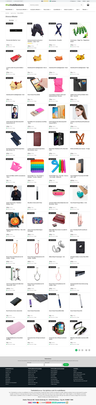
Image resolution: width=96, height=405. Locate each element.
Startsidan (7, 13)
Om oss (7, 384)
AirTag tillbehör (54, 374)
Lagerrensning (13, 13)
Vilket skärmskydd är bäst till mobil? (80, 380)
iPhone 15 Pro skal (31, 384)
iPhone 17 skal (31, 374)
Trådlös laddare (54, 384)
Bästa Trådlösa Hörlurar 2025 (79, 374)
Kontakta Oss (8, 370)
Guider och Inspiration (77, 372)
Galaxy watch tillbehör (55, 382)
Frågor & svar (8, 372)
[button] (48, 1)
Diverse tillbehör (20, 13)
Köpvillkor (8, 374)
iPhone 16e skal (31, 375)
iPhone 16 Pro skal (31, 379)
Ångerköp (7, 375)
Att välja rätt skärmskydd (78, 379)
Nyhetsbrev (8, 380)
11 (86, 350)
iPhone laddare (54, 377)
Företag (79, 1)
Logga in (88, 1)
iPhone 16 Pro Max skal (32, 377)
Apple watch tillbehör (55, 380)
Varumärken (8, 379)
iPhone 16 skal (31, 380)
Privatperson (73, 1)
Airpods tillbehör (54, 372)
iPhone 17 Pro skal (31, 372)
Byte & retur (8, 377)
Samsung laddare (54, 379)
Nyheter (84, 1)
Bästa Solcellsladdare (77, 375)
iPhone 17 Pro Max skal (32, 370)
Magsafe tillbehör (54, 370)
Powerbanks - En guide (77, 377)
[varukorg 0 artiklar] (88, 5)
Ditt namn (29, 362)
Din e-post (47, 362)
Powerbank (53, 375)
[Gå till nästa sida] (89, 350)
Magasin (75, 370)
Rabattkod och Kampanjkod (11, 382)
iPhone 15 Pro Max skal (32, 382)
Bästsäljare (11, 20)
